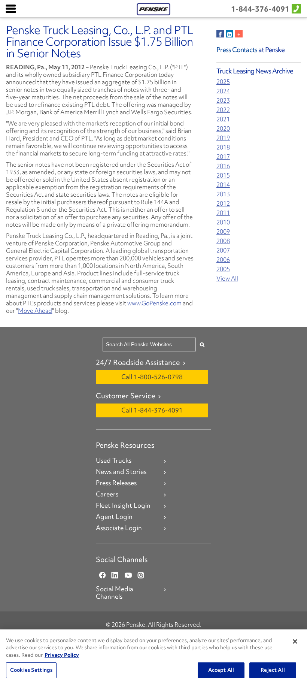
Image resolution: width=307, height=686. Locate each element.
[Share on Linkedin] (229, 33)
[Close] (295, 641)
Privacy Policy (62, 655)
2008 (223, 241)
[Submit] (202, 344)
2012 (223, 204)
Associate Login (119, 528)
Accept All (221, 670)
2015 (223, 175)
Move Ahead (35, 310)
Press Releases (116, 483)
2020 (223, 129)
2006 (223, 260)
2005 (223, 269)
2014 (223, 185)
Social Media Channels (114, 592)
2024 (223, 91)
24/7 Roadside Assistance (138, 362)
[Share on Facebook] (220, 33)
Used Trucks (113, 460)
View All (227, 278)
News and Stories (121, 471)
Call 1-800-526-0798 (152, 376)
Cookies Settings (31, 670)
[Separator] (239, 33)
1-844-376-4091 (260, 9)
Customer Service (125, 396)
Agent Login (114, 516)
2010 (223, 222)
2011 (223, 213)
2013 (223, 194)
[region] (153, 657)
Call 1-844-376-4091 (152, 410)
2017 (223, 157)
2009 (223, 232)
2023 (223, 101)
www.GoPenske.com (154, 303)
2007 (223, 250)
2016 (223, 166)
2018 (223, 147)
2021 (223, 119)
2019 (223, 138)
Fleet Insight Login (123, 505)
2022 (223, 110)
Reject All (273, 670)
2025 (223, 82)
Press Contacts (236, 49)
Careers (107, 494)
